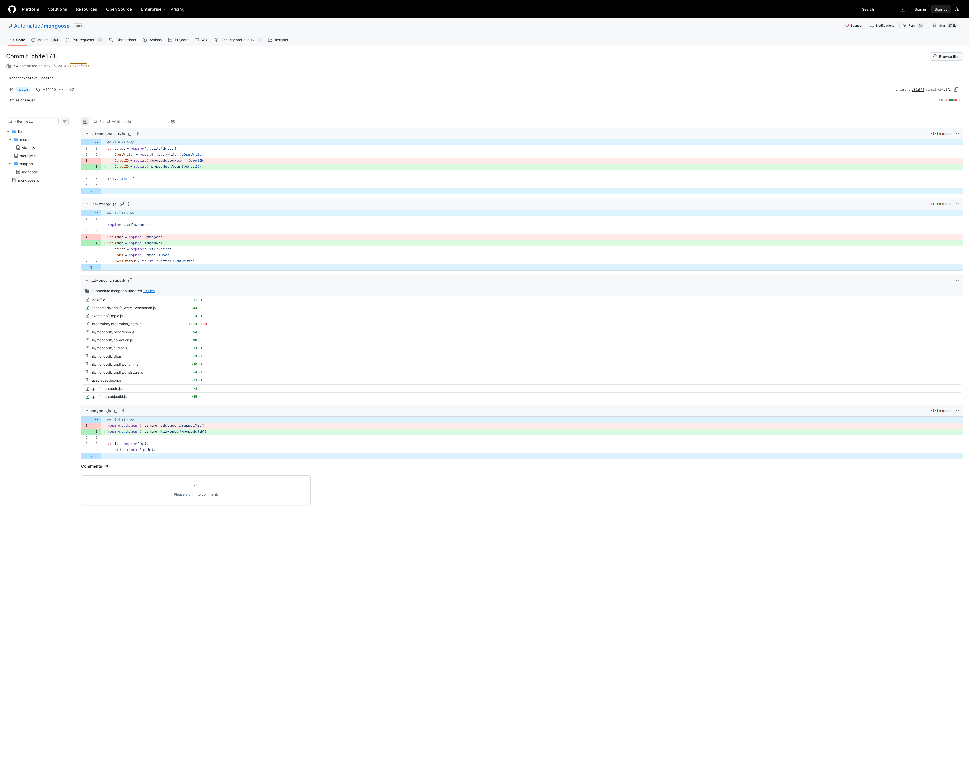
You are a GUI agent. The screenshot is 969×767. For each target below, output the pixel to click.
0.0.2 (69, 89)
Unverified (78, 66)
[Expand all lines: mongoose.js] (123, 410)
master (23, 89)
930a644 (918, 89)
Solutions (57, 9)
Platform (30, 9)
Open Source (119, 9)
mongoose (57, 26)
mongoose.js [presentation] (28, 180)
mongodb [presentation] (30, 172)
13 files (149, 291)
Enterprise (151, 9)
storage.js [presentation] (28, 156)
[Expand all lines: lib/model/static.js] (137, 133)
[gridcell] (522, 142)
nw (16, 66)
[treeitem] (37, 151)
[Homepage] (12, 9)
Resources (86, 9)
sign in (191, 494)
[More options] (957, 134)
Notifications (885, 25)
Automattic (27, 26)
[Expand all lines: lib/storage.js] (128, 204)
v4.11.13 (49, 89)
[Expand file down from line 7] (91, 267)
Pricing (177, 9)
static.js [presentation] (28, 147)
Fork (915, 25)
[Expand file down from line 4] (91, 456)
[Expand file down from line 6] (91, 191)
